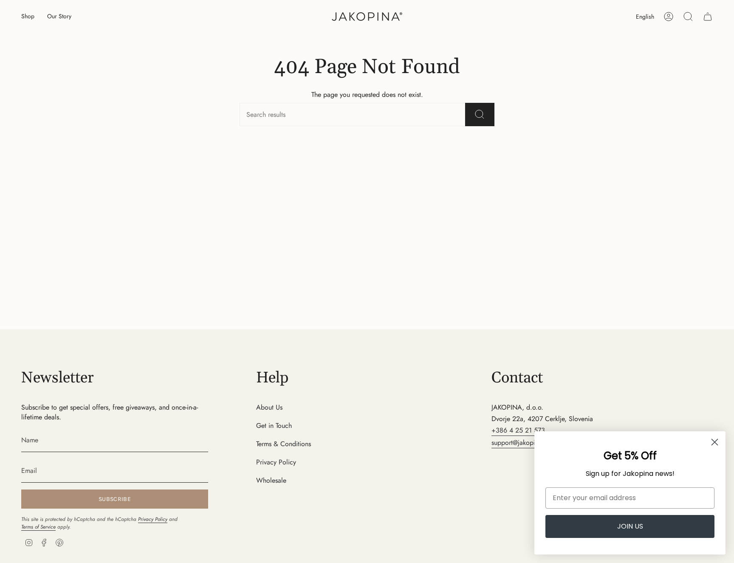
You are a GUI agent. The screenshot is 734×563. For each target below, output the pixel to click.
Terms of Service (38, 527)
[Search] (479, 114)
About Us (269, 407)
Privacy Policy (152, 519)
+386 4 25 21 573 (518, 430)
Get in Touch (274, 425)
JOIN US (630, 526)
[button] (28, 16)
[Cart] (707, 16)
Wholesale (271, 480)
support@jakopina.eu (521, 442)
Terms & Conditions (283, 444)
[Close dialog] (714, 442)
